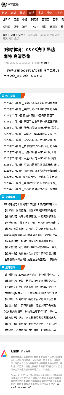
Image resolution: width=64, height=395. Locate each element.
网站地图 (25, 351)
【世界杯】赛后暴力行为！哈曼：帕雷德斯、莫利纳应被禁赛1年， (31, 330)
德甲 (16, 26)
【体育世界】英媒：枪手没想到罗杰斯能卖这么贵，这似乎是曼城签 (30, 281)
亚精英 (45, 19)
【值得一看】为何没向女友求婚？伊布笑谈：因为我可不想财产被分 (31, 253)
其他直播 (59, 13)
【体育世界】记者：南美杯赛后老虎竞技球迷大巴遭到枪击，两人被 (31, 318)
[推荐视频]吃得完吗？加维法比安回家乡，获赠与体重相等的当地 (32, 259)
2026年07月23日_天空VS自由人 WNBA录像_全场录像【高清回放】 (31, 140)
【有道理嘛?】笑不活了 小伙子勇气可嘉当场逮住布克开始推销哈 (32, 223)
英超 (16, 19)
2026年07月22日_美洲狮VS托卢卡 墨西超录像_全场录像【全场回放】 (31, 183)
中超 (24, 19)
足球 (13, 12)
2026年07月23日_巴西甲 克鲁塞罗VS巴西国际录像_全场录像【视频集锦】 (32, 122)
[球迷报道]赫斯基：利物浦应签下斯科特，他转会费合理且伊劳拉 (32, 311)
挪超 (43, 26)
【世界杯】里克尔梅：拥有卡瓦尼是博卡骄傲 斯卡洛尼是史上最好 (31, 299)
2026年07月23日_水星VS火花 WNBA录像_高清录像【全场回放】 (31, 158)
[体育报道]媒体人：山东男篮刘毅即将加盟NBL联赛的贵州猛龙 (32, 293)
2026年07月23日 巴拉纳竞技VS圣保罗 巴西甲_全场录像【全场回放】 (31, 115)
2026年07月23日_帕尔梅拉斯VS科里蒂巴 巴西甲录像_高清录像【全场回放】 (32, 146)
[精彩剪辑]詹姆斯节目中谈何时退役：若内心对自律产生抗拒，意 (32, 235)
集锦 (40, 12)
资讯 (49, 12)
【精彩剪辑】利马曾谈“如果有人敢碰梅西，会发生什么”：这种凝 (31, 247)
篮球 (22, 12)
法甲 (24, 26)
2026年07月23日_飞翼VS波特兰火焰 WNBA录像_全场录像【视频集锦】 (31, 103)
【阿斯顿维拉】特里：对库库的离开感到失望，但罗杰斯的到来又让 (31, 241)
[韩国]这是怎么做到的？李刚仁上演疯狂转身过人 (30, 204)
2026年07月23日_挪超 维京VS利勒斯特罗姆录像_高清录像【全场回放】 (31, 171)
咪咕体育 (45, 63)
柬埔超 (6, 26)
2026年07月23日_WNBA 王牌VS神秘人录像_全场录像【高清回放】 (31, 134)
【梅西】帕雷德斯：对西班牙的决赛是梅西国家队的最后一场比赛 (31, 229)
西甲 (55, 19)
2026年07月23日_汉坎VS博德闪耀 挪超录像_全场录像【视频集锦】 (31, 165)
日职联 (53, 26)
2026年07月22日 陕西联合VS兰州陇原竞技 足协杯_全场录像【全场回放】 (31, 177)
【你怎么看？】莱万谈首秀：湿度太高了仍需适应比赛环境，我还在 (31, 305)
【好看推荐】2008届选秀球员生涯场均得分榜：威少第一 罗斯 (31, 275)
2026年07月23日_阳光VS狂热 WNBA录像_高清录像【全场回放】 (31, 128)
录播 (31, 12)
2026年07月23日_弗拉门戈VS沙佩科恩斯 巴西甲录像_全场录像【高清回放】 (32, 109)
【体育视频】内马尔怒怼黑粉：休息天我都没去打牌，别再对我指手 (31, 216)
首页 (4, 12)
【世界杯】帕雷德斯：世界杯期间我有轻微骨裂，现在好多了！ (31, 210)
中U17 (34, 26)
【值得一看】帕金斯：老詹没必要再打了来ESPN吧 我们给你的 (32, 324)
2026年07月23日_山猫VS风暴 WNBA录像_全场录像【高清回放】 (31, 152)
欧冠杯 (34, 19)
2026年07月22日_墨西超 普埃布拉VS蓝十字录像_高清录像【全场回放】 (31, 189)
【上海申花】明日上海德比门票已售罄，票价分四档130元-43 (31, 287)
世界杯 (6, 19)
